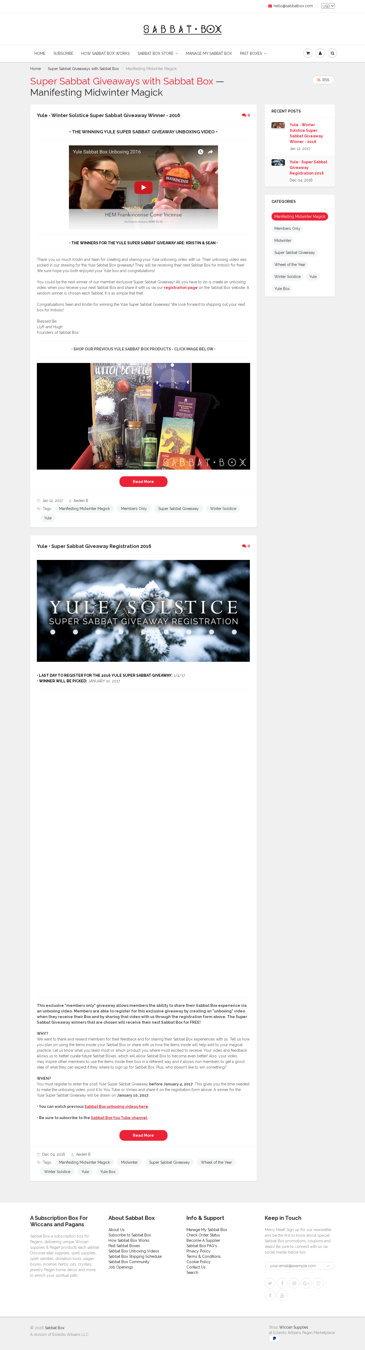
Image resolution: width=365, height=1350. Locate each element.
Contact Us (196, 1267)
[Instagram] (318, 1283)
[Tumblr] (270, 1295)
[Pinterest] (294, 1283)
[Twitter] (270, 1283)
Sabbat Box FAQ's (202, 1246)
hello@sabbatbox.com (293, 6)
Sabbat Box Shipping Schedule (135, 1256)
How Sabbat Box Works (105, 53)
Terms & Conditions (204, 1256)
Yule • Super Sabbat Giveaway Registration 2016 (308, 167)
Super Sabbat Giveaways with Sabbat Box (83, 69)
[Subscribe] (328, 1266)
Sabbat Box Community (128, 1262)
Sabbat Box (54, 1328)
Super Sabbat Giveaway (178, 508)
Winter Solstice (223, 508)
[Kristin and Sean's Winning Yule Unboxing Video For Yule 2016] (143, 187)
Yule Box (107, 1172)
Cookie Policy (199, 1262)
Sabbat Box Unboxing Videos (133, 1251)
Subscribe (63, 53)
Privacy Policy (199, 1251)
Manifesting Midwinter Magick (84, 508)
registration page (181, 287)
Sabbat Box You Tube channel (119, 1118)
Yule (48, 518)
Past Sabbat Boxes (124, 1246)
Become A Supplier (203, 1240)
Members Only (134, 508)
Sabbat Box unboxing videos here (116, 1106)
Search (192, 1272)
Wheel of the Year (216, 1162)
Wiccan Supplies (293, 1327)
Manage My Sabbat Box (209, 53)
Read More (143, 481)
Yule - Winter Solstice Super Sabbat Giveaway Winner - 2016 (306, 133)
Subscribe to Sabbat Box (129, 1235)
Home (39, 53)
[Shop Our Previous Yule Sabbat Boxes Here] (143, 416)
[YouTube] (282, 1295)
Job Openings (120, 1267)
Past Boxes (251, 53)
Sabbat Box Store (155, 53)
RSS (326, 80)
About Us (116, 1230)
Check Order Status (203, 1235)
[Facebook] (282, 1283)
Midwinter (129, 1162)
